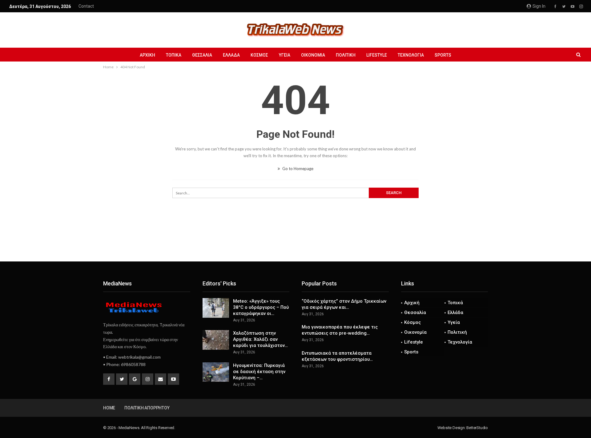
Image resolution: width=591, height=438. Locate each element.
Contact (86, 6)
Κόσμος (259, 55)
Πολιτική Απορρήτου (146, 407)
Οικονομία (313, 55)
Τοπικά (173, 55)
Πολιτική (346, 55)
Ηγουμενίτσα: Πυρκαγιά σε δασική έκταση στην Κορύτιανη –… (259, 371)
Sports (443, 55)
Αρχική (147, 55)
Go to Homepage (297, 168)
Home (109, 407)
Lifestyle (376, 55)
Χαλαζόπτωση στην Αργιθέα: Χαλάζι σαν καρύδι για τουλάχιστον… (260, 339)
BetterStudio (477, 427)
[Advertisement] (295, 241)
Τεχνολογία (411, 55)
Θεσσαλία (202, 55)
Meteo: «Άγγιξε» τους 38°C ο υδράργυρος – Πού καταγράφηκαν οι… (261, 307)
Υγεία (284, 55)
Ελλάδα (231, 55)
